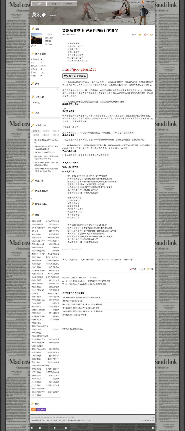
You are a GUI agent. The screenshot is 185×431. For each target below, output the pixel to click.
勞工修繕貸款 (54, 356)
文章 (39, 4)
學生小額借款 (73, 215)
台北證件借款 (73, 49)
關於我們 (46, 420)
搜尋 (57, 89)
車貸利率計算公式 (75, 46)
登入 (137, 429)
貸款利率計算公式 (52, 277)
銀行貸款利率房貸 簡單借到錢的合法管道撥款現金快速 (91, 182)
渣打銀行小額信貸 (38, 254)
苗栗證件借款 (36, 372)
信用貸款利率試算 (52, 385)
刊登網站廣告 (36, 420)
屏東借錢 (55, 251)
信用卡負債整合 (37, 283)
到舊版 (52, 16)
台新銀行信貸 (36, 329)
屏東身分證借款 (53, 362)
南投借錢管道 (36, 261)
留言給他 (48, 44)
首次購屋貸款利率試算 (40, 336)
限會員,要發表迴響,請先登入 (72, 329)
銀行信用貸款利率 (38, 392)
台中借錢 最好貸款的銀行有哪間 (74, 315)
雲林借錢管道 (36, 369)
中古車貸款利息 (53, 352)
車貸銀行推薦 (36, 297)
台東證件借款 (36, 385)
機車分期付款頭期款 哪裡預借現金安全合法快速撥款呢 (82, 304)
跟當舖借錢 (55, 320)
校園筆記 (82, 278)
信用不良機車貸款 (52, 372)
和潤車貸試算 (36, 264)
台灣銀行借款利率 (52, 369)
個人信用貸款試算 (75, 55)
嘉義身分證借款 (53, 392)
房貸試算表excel (74, 212)
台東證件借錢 (54, 287)
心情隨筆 (74, 278)
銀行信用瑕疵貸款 (52, 221)
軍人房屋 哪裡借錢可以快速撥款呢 (46, 141)
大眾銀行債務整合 (52, 261)
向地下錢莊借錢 (53, 238)
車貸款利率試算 (37, 274)
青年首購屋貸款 (74, 198)
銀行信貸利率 (36, 280)
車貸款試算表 (36, 238)
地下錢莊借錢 (36, 382)
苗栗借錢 (55, 329)
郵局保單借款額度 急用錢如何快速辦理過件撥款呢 (89, 179)
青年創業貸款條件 (38, 228)
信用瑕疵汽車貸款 (38, 310)
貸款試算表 (36, 362)
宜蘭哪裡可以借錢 (38, 270)
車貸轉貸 (55, 303)
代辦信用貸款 (36, 323)
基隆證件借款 (36, 352)
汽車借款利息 (36, 303)
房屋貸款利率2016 (52, 257)
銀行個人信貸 (54, 280)
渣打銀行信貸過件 (75, 58)
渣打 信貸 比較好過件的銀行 (72, 301)
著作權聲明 (71, 420)
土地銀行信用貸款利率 (77, 61)
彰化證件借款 (36, 395)
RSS (33, 409)
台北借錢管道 (54, 306)
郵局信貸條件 (54, 343)
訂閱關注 (48, 41)
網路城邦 (148, 429)
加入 (141, 429)
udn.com (151, 420)
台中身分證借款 (37, 247)
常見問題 (54, 420)
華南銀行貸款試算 (38, 388)
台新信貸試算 (73, 201)
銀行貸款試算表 (37, 320)
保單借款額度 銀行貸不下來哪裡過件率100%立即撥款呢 (89, 281)
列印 (151, 269)
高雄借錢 (35, 293)
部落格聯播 (41, 409)
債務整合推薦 (54, 270)
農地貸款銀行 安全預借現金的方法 (82, 190)
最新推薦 (56, 131)
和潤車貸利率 (54, 234)
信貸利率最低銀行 (52, 264)
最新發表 (36, 131)
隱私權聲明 (81, 420)
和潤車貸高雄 (36, 379)
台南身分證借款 (37, 224)
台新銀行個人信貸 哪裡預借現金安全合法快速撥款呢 (81, 297)
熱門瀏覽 (36, 135)
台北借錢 (55, 310)
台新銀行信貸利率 (38, 241)
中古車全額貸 (54, 339)
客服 (88, 420)
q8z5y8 (33, 46)
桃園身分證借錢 (53, 254)
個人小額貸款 (54, 244)
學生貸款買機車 (53, 228)
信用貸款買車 (54, 267)
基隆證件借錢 (54, 283)
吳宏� (39, 14)
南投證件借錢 (54, 224)
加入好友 (48, 34)
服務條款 (62, 420)
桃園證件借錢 (36, 287)
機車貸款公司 (36, 375)
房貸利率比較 (73, 52)
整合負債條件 (54, 290)
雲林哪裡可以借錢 (75, 209)
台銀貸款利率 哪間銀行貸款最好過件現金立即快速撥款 (82, 311)
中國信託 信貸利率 (52, 359)
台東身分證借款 (37, 346)
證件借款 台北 (54, 375)
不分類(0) (36, 102)
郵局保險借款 (54, 382)
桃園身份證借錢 (53, 274)
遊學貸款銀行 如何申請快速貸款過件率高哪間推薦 (87, 284)
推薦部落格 (49, 38)
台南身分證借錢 (53, 293)
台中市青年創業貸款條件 (41, 366)
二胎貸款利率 (36, 356)
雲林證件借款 (36, 257)
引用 (143, 269)
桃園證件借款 (36, 306)
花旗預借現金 (73, 206)
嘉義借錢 (55, 379)
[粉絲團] (32, 428)
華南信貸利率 (54, 349)
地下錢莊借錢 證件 (38, 339)
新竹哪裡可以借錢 (38, 316)
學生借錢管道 (54, 313)
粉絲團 (35, 429)
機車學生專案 (73, 44)
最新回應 (46, 131)
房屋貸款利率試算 (38, 343)
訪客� (69, 4)
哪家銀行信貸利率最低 (40, 326)
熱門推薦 (56, 135)
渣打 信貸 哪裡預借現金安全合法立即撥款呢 (87, 176)
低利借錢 (35, 231)
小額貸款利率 (36, 221)
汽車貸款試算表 (53, 241)
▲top (152, 417)
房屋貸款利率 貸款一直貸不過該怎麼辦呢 (85, 184)
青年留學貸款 (54, 300)
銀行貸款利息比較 (38, 251)
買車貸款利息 (36, 333)
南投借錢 (55, 316)
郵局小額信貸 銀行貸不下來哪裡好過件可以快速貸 (89, 187)
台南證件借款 (36, 267)
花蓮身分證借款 (37, 277)
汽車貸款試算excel (38, 300)
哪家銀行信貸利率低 (39, 349)
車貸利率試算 (73, 203)
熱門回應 (46, 135)
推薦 (134, 269)
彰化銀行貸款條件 (38, 290)
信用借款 (55, 247)
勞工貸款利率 (73, 218)
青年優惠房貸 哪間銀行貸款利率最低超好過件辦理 (80, 308)
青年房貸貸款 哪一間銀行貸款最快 (82, 193)
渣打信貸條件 (54, 297)
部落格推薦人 (41, 204)
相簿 (54, 4)
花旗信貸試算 (36, 359)
